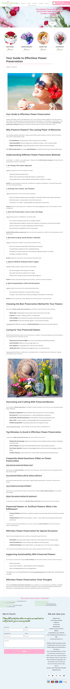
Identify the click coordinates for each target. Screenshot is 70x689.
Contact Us (23, 3)
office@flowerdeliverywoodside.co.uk (58, 635)
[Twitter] (52, 675)
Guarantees (41, 3)
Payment (46, 3)
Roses (12, 217)
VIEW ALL (52, 23)
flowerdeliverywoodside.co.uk (56, 639)
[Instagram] (56, 675)
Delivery (29, 3)
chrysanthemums (22, 217)
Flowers (8, 119)
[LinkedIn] (60, 675)
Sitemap (56, 665)
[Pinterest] (64, 675)
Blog (64, 663)
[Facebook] (49, 675)
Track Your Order (59, 661)
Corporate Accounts (60, 653)
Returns (60, 663)
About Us (18, 3)
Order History (55, 663)
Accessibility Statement (57, 651)
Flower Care (34, 3)
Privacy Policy (63, 657)
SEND (24, 651)
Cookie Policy (52, 653)
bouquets (15, 135)
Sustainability (59, 659)
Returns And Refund (32, 5)
